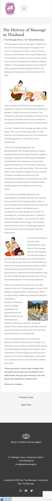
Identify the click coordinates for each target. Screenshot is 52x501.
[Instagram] (20, 491)
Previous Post (26, 397)
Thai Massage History (13, 40)
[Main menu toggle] (24, 8)
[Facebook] (26, 491)
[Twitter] (31, 491)
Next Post (26, 404)
